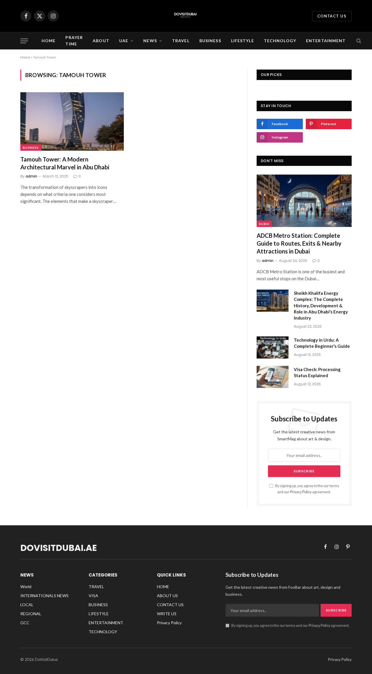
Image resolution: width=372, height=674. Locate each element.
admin (31, 176)
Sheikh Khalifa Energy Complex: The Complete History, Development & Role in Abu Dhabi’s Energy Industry (321, 305)
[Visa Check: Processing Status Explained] (273, 377)
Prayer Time (74, 40)
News (150, 40)
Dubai (264, 223)
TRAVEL (180, 40)
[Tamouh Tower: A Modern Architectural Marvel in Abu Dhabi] (72, 121)
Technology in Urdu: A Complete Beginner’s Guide (322, 343)
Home (49, 40)
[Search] (358, 40)
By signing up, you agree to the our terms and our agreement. (290, 625)
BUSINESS (210, 40)
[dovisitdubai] (186, 16)
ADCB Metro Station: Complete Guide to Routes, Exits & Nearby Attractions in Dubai (299, 243)
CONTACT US (331, 16)
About (101, 40)
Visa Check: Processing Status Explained (317, 372)
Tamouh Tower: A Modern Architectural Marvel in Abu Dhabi (64, 163)
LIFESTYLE (242, 40)
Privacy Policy (301, 492)
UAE (123, 40)
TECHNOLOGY (280, 40)
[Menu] (24, 40)
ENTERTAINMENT (326, 40)
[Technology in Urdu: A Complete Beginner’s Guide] (273, 347)
